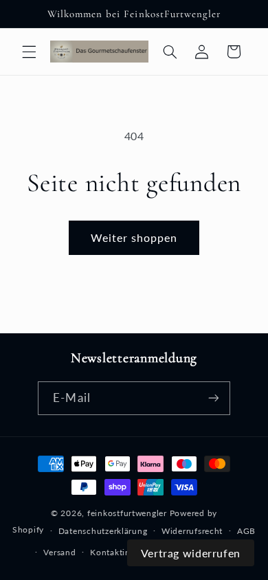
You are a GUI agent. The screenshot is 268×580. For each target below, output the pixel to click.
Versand (59, 552)
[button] (29, 51)
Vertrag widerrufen (191, 552)
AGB (246, 530)
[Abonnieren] (213, 398)
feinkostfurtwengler (127, 513)
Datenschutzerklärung (103, 530)
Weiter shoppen (134, 237)
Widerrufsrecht (192, 530)
